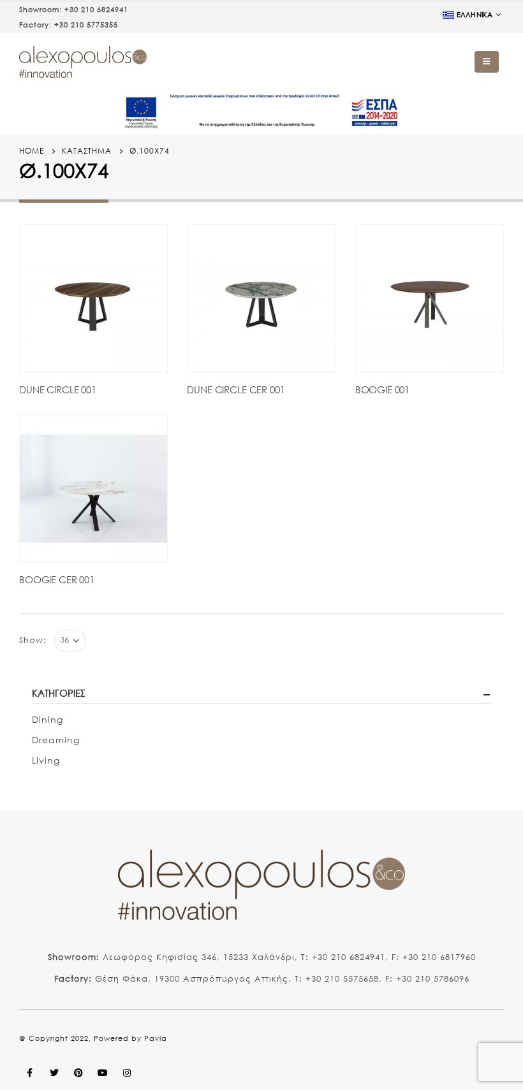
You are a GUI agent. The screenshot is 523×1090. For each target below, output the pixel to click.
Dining (47, 719)
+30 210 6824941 (96, 9)
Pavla (155, 1038)
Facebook (30, 1072)
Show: (33, 640)
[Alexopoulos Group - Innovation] (83, 61)
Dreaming (56, 740)
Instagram (126, 1072)
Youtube (102, 1072)
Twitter (54, 1072)
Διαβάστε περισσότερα (146, 246)
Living (46, 760)
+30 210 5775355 (86, 25)
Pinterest (78, 1072)
